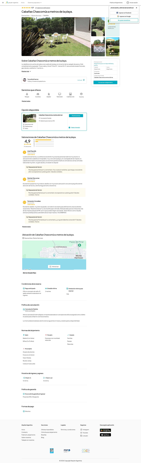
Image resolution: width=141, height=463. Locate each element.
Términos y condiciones (68, 429)
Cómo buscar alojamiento (49, 432)
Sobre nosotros (26, 437)
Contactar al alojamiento (105, 82)
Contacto (24, 432)
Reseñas (43, 435)
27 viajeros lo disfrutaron (42, 8)
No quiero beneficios (124, 20)
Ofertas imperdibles (47, 429)
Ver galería (115, 53)
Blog (42, 437)
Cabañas (46, 15)
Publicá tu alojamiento (28, 435)
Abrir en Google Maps (29, 273)
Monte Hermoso (36, 15)
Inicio (23, 429)
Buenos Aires (25, 15)
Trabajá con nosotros (28, 440)
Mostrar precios (76, 115)
